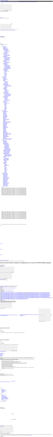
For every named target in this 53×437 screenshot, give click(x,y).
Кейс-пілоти (6, 82)
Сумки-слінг (6, 98)
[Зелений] (39, 297)
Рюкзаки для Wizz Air (7, 151)
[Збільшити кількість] (44, 318)
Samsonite (6, 70)
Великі (5, 160)
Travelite (6, 74)
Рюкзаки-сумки (6, 145)
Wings (5, 75)
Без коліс (6, 99)
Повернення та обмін (4, 396)
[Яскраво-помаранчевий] (12, 297)
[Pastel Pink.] (37, 296)
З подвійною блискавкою (8, 68)
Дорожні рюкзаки (7, 144)
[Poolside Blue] (12, 293)
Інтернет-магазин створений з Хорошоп (5, 381)
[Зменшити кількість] (44, 312)
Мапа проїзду (2, 426)
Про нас (3, 395)
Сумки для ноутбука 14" (8, 94)
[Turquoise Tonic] (37, 294)
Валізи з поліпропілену (7, 57)
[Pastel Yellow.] (37, 295)
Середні (6, 161)
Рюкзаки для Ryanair (7, 152)
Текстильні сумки (4, 389)
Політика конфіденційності (5, 398)
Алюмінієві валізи (7, 59)
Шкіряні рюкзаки (7, 147)
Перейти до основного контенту (4, 0)
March (5, 76)
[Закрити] (6, 305)
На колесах (6, 97)
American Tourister (7, 165)
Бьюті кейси (6, 89)
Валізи (2, 45)
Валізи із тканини (7, 58)
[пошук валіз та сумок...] (6, 27)
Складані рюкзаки (7, 148)
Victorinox (6, 107)
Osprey (5, 109)
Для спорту (6, 87)
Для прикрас (6, 91)
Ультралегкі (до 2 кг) (7, 65)
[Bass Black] (38, 292)
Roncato (6, 71)
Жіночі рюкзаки (7, 158)
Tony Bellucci (6, 169)
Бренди (3, 186)
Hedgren (6, 105)
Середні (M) (6, 51)
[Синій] (13, 298)
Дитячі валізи (6, 64)
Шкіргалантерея (4, 110)
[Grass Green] (12, 295)
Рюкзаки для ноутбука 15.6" (8, 155)
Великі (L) (6, 52)
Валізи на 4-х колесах (7, 55)
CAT (5, 72)
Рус (2, 3)
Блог (2, 399)
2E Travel (6, 73)
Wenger (5, 106)
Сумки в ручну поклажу (8, 100)
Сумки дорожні (6, 81)
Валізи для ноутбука (7, 66)
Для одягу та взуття (7, 90)
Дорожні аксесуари (4, 391)
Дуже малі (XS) (6, 50)
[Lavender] (37, 293)
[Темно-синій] (13, 292)
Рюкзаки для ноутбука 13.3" (8, 154)
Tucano (5, 108)
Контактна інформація (4, 397)
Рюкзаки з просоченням (7, 149)
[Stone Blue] (12, 294)
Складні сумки (6, 83)
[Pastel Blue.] (12, 296)
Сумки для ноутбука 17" (8, 95)
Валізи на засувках (7, 62)
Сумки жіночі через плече (8, 85)
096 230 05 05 (2, 36)
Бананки (6, 86)
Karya (5, 170)
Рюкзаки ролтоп (7, 146)
